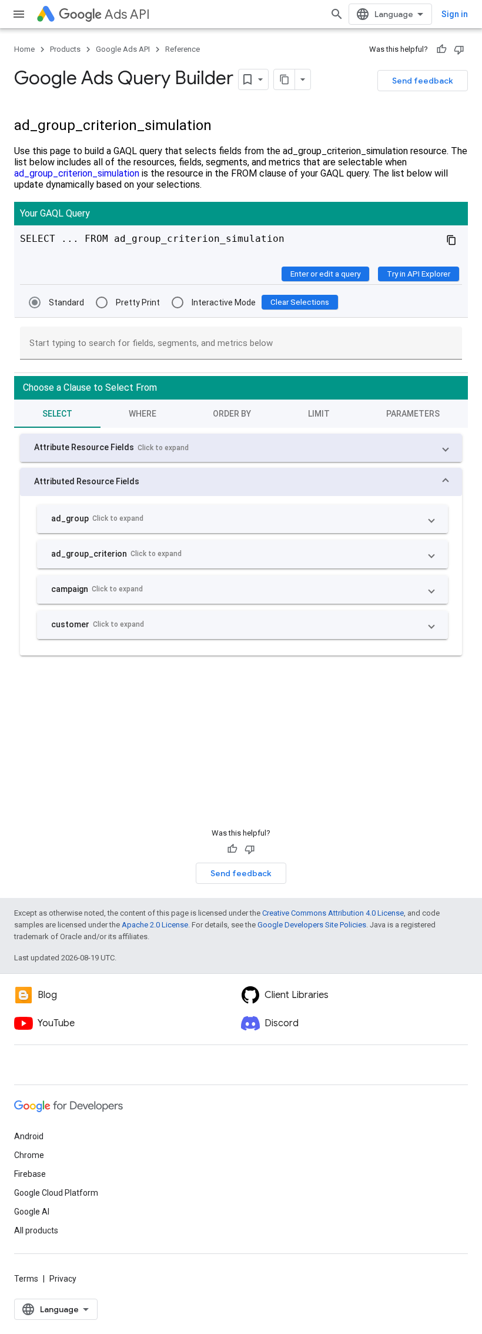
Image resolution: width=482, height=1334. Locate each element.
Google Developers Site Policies (311, 924)
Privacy (62, 1278)
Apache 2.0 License (155, 924)
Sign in (454, 14)
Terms (26, 1278)
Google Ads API (123, 49)
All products (36, 1230)
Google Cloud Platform (56, 1192)
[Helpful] (441, 49)
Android (28, 1136)
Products (65, 49)
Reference (182, 49)
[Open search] (337, 14)
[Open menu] (19, 14)
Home (24, 49)
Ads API (127, 14)
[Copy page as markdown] (284, 79)
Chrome (29, 1155)
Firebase (30, 1174)
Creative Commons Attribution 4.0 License (333, 913)
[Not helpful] (459, 49)
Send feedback (422, 80)
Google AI (31, 1211)
